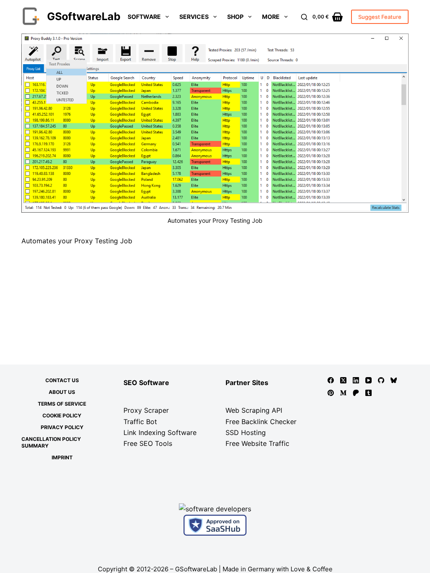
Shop (235, 16)
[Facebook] (331, 380)
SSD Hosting (245, 432)
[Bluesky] (394, 380)
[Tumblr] (368, 393)
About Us (62, 392)
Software (144, 16)
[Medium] (343, 393)
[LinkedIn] (356, 380)
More (271, 16)
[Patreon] (356, 393)
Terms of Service (62, 404)
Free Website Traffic (257, 443)
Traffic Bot (140, 421)
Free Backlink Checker (260, 421)
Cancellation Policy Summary (51, 442)
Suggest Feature (379, 16)
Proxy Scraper (146, 410)
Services (194, 16)
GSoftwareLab (84, 16)
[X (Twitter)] (343, 380)
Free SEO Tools (147, 443)
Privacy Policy (62, 427)
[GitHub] (381, 380)
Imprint (62, 457)
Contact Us (62, 380)
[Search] (304, 17)
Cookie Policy (61, 415)
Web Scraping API (253, 410)
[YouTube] (368, 380)
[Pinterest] (331, 393)
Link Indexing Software (160, 432)
